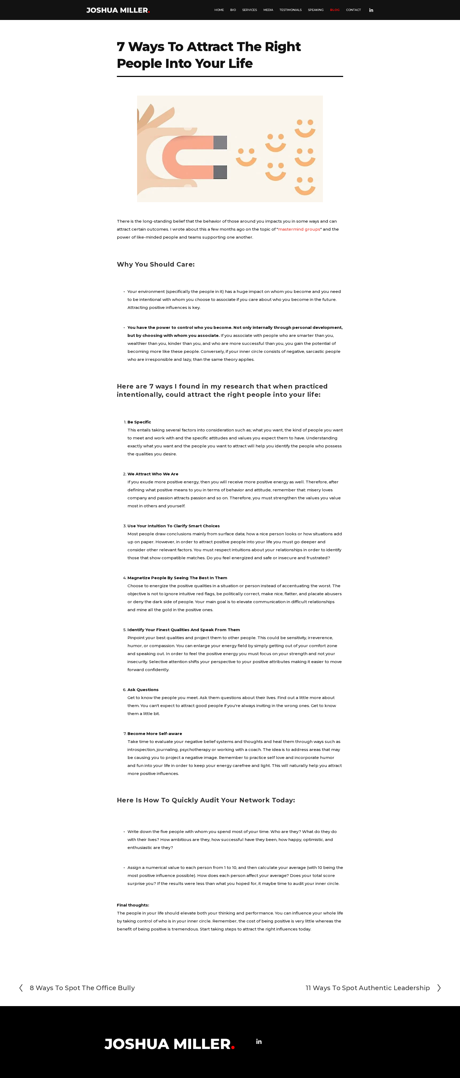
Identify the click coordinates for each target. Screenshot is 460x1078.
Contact (353, 10)
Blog (335, 10)
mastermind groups (299, 229)
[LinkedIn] (371, 10)
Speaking (316, 10)
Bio (233, 10)
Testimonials (291, 10)
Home (219, 10)
